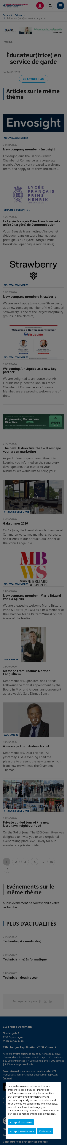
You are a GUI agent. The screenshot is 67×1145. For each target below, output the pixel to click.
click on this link (46, 1113)
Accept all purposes (21, 1122)
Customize (45, 1131)
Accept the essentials (22, 1131)
